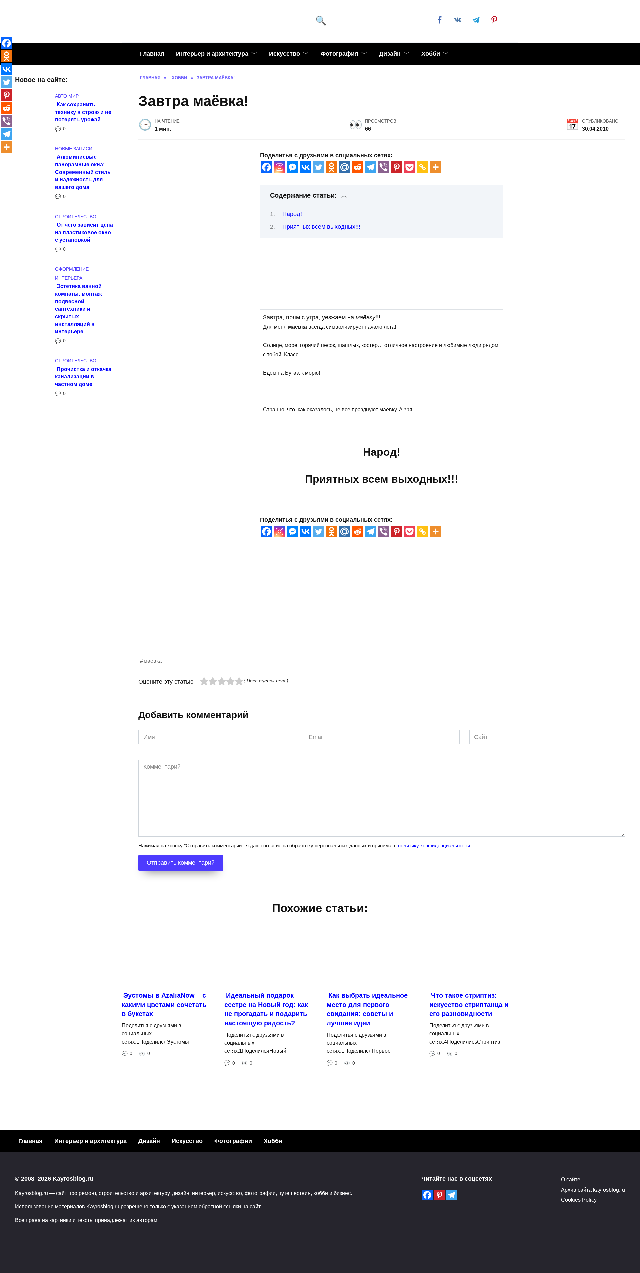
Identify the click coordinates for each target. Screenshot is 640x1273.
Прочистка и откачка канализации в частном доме (83, 376)
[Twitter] (318, 167)
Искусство (284, 53)
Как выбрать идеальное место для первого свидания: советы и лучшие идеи (367, 1009)
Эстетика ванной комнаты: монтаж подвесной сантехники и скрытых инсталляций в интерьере (78, 308)
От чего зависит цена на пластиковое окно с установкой (84, 232)
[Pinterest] (396, 167)
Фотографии (233, 1141)
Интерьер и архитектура (212, 53)
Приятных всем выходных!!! (321, 226)
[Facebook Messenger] (292, 167)
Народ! (292, 213)
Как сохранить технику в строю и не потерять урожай (83, 111)
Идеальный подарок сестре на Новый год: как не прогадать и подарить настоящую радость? (266, 1009)
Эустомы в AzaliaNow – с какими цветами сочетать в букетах (164, 1004)
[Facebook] (266, 167)
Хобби (430, 53)
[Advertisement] (338, 609)
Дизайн (390, 53)
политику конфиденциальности (434, 845)
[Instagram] (279, 167)
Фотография (339, 53)
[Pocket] (409, 167)
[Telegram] (370, 167)
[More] (435, 167)
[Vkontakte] (305, 167)
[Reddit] (357, 167)
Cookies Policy (579, 1200)
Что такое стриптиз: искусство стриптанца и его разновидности (468, 1004)
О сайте (570, 1179)
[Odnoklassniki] (331, 167)
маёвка (153, 661)
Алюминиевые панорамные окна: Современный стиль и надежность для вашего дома (83, 172)
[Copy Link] (422, 167)
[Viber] (383, 167)
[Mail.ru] (344, 167)
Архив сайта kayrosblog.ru (593, 1190)
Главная (152, 53)
